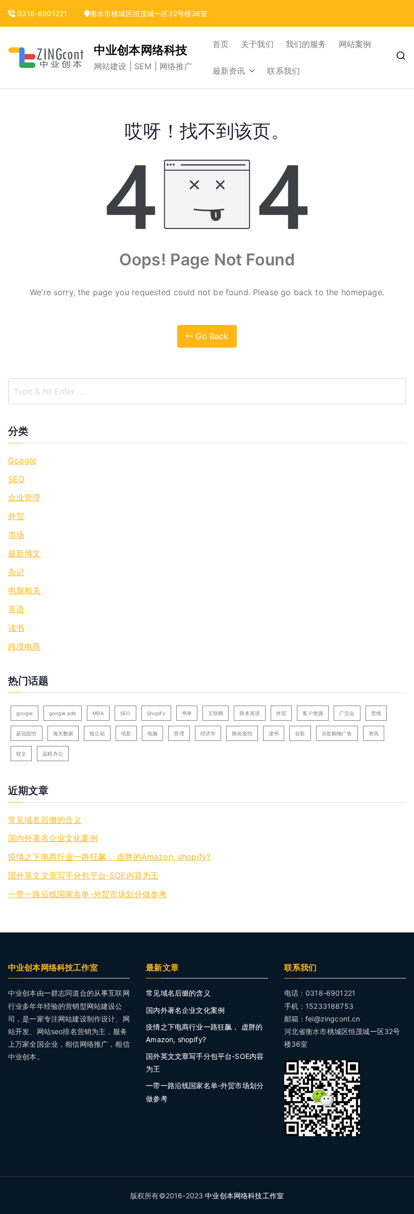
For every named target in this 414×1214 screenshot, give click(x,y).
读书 (16, 628)
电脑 (152, 733)
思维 (376, 713)
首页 (221, 44)
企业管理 (24, 497)
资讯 (374, 733)
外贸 (16, 516)
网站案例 (355, 44)
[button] (250, 71)
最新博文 (24, 553)
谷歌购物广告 (337, 733)
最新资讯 (229, 71)
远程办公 (52, 754)
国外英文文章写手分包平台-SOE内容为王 (83, 875)
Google (22, 460)
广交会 (346, 713)
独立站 (97, 733)
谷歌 (300, 733)
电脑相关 (24, 590)
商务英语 (249, 713)
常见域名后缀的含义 (44, 820)
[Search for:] (207, 391)
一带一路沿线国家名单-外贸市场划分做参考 (87, 894)
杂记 (16, 572)
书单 (187, 713)
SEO (16, 479)
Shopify (156, 713)
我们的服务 (306, 44)
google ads (62, 713)
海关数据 (63, 733)
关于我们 (257, 44)
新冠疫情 (26, 733)
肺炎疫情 (242, 733)
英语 (16, 609)
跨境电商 (24, 646)
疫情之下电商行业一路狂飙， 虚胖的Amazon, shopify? (109, 857)
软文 (21, 754)
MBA (98, 713)
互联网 (215, 713)
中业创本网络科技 (140, 50)
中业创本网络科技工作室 (244, 1195)
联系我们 (283, 71)
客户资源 (312, 713)
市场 (16, 535)
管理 (179, 733)
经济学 (208, 733)
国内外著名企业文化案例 (53, 838)
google (24, 713)
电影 (126, 733)
